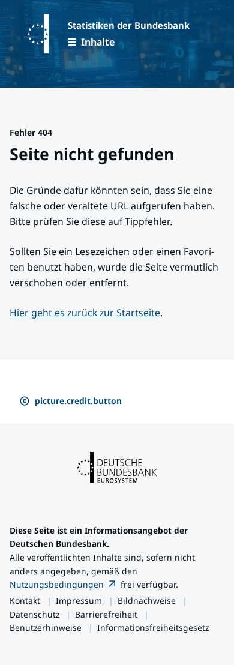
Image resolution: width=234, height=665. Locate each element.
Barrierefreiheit (106, 614)
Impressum (79, 600)
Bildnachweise (147, 600)
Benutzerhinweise (46, 627)
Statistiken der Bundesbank (129, 25)
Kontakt (25, 600)
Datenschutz (34, 614)
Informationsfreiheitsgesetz (153, 627)
